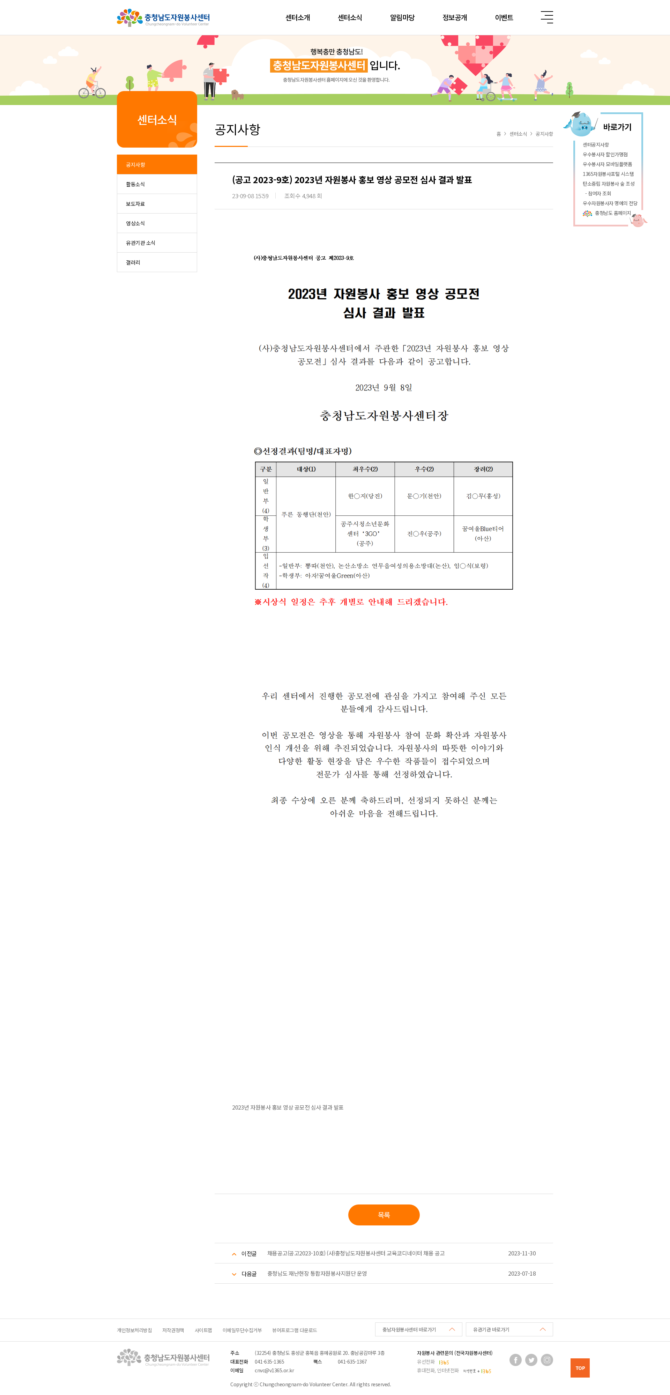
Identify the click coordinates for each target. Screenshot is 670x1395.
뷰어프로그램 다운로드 (294, 1330)
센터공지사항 (596, 144)
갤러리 (133, 262)
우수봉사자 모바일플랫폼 (607, 164)
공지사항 (135, 164)
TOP (580, 1367)
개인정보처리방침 (134, 1330)
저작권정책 (173, 1330)
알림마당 (402, 17)
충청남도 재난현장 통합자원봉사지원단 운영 (317, 1273)
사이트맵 (203, 1330)
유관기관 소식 (141, 242)
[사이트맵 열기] (547, 17)
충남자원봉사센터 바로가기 (409, 1329)
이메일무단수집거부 (242, 1330)
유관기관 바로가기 (491, 1329)
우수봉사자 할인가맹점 (605, 154)
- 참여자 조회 (597, 193)
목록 (384, 1215)
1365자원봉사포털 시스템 (608, 173)
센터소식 (350, 17)
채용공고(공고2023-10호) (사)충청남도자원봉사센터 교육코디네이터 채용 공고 (356, 1253)
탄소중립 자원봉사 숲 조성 (608, 183)
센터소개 (297, 17)
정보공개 (454, 17)
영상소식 (135, 223)
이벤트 (504, 17)
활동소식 (135, 184)
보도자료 (135, 203)
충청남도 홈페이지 (613, 212)
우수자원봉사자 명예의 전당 (610, 203)
